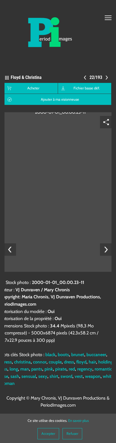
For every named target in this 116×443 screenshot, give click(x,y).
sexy (42, 376)
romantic (103, 369)
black (50, 354)
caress (6, 362)
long (14, 369)
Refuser (72, 433)
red (72, 369)
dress (69, 362)
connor (39, 362)
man (24, 369)
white (108, 376)
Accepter (48, 433)
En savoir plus (78, 420)
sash (14, 376)
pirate (60, 369)
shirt (54, 376)
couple (55, 362)
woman (7, 383)
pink (48, 369)
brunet (77, 354)
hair (92, 362)
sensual (28, 376)
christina (22, 362)
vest (79, 376)
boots (63, 354)
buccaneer (96, 354)
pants (36, 369)
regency (84, 369)
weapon (93, 376)
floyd (81, 362)
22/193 (96, 77)
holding (105, 362)
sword (66, 376)
